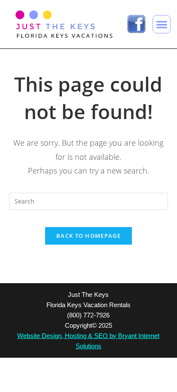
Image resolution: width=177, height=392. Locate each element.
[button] (162, 24)
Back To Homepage (88, 235)
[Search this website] (88, 200)
